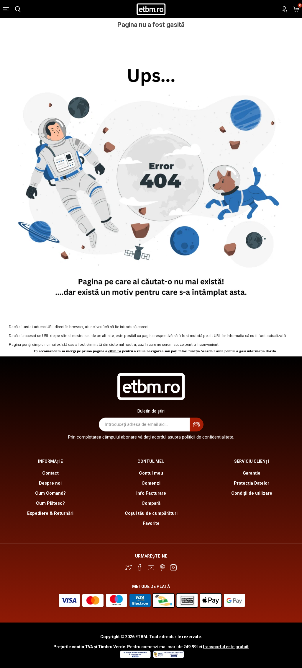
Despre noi (50, 483)
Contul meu (151, 473)
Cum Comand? (50, 493)
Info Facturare (151, 493)
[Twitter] (128, 567)
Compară (151, 503)
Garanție (251, 473)
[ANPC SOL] (135, 656)
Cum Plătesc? (50, 503)
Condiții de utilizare (251, 493)
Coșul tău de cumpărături (151, 513)
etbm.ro (114, 351)
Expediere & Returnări (50, 513)
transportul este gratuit (226, 646)
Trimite (196, 424)
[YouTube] (151, 567)
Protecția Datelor (251, 483)
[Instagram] (173, 567)
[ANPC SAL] (168, 656)
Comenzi (151, 483)
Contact (50, 473)
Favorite (151, 523)
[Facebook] (140, 567)
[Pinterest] (162, 567)
